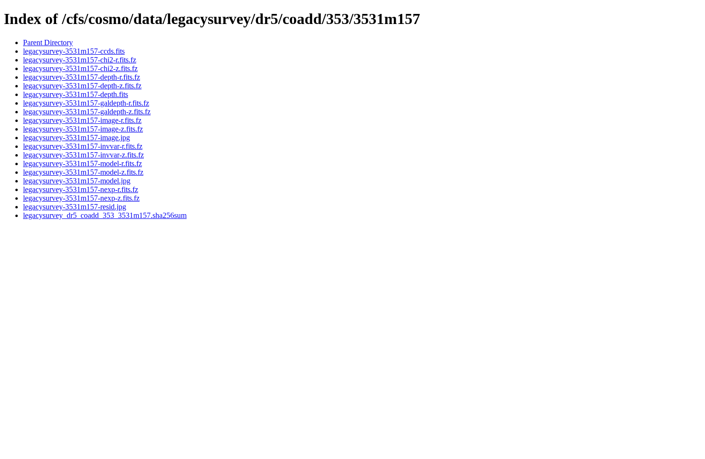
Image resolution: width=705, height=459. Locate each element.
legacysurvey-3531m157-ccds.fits (74, 51)
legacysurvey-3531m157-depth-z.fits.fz (82, 86)
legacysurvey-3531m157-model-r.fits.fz (82, 163)
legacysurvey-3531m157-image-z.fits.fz (83, 129)
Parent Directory (48, 42)
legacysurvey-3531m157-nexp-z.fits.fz (81, 198)
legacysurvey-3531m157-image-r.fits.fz (82, 120)
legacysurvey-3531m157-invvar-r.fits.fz (82, 146)
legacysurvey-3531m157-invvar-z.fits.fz (83, 155)
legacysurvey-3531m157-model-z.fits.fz (83, 172)
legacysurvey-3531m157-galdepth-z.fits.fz (87, 112)
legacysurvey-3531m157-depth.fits (75, 94)
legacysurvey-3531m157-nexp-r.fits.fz (80, 189)
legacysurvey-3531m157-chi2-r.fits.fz (79, 60)
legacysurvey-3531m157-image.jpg (76, 137)
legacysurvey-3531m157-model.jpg (76, 181)
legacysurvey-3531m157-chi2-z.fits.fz (80, 68)
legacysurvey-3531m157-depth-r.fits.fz (81, 77)
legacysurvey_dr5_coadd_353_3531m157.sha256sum (105, 215)
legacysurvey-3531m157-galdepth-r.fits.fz (86, 103)
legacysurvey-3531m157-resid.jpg (74, 207)
